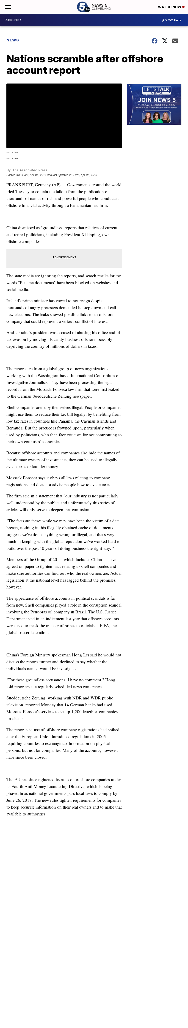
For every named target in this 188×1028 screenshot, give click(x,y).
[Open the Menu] (7, 7)
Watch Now (170, 7)
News (12, 40)
